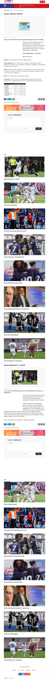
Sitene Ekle (34, 670)
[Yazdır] (14, 99)
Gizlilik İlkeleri (28, 670)
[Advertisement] (13, 48)
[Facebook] (5, 99)
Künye (18, 670)
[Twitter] (7, 99)
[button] (39, 99)
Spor (12, 10)
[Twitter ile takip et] (23, 674)
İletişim (22, 670)
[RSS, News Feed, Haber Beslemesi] (28, 674)
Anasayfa (7, 10)
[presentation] (8, 6)
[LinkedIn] (9, 99)
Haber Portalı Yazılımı (10, 678)
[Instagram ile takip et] (25, 674)
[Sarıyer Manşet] (9, 1)
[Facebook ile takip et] (20, 674)
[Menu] (41, 2)
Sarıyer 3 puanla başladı (24, 5)
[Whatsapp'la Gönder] (11, 99)
